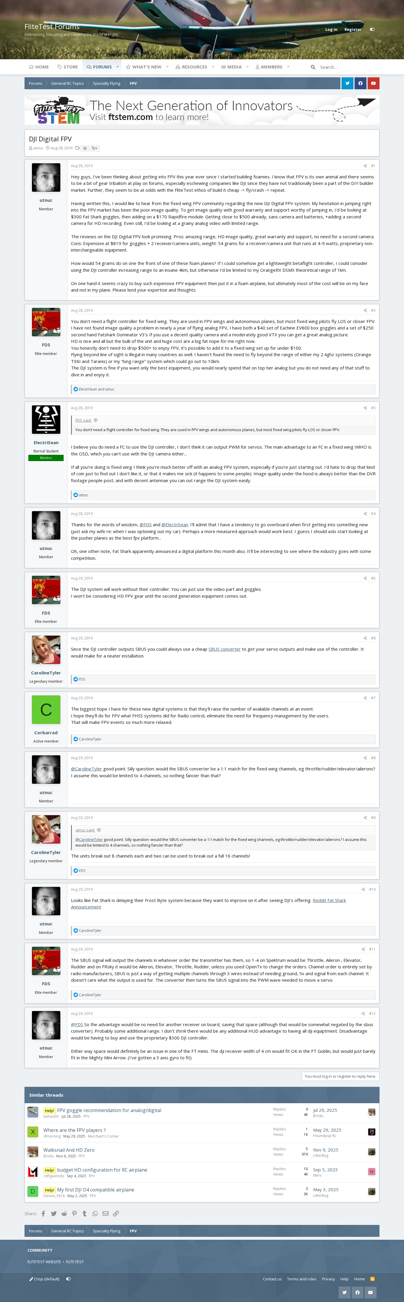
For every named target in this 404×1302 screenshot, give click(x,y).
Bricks (318, 1115)
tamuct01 (51, 1116)
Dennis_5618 (54, 1195)
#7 (373, 697)
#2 (373, 310)
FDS (46, 345)
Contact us (272, 1279)
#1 (373, 165)
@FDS (146, 524)
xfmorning (52, 1136)
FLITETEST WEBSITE (44, 1261)
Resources (194, 67)
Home (42, 67)
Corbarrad (46, 732)
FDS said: (83, 420)
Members (271, 67)
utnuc (38, 148)
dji (85, 148)
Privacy (328, 1279)
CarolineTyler (46, 673)
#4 (373, 513)
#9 (373, 817)
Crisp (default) (46, 1279)
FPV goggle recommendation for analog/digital (109, 1110)
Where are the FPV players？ (75, 1130)
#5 (373, 578)
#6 (373, 638)
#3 (373, 407)
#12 (372, 1013)
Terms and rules (301, 1279)
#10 (372, 889)
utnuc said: (85, 830)
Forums (102, 67)
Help (344, 1279)
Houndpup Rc (324, 1135)
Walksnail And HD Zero (69, 1150)
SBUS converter (225, 649)
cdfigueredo (53, 1175)
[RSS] (372, 1279)
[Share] (365, 165)
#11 (372, 949)
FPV (86, 1116)
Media (234, 67)
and (96, 389)
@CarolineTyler (86, 769)
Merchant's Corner (103, 1136)
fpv (94, 148)
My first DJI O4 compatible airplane (95, 1189)
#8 (373, 757)
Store (71, 67)
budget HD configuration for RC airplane (102, 1170)
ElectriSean (46, 442)
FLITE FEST (75, 1261)
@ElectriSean (174, 524)
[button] (117, 66)
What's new (146, 67)
